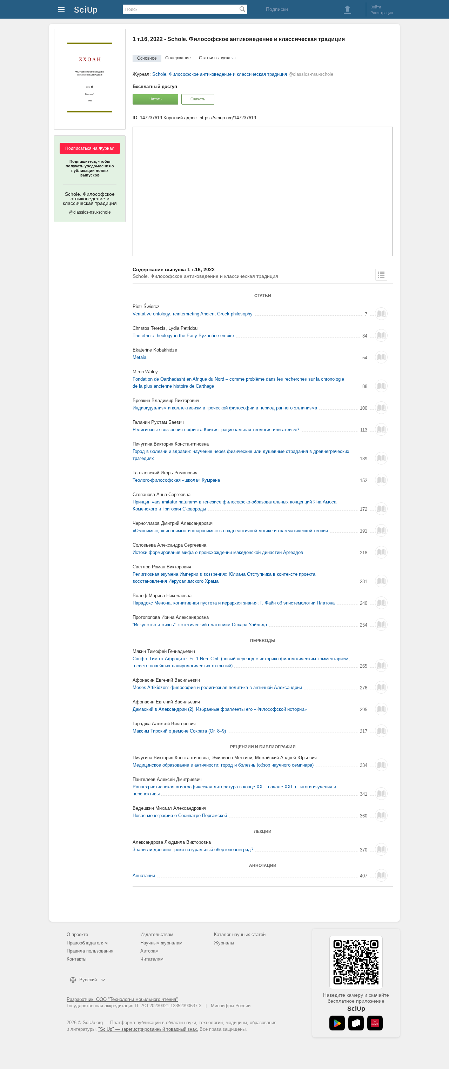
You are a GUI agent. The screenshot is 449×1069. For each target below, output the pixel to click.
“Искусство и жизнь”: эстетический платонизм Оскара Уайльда (200, 624)
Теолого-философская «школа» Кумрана (176, 480)
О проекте (77, 934)
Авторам (149, 951)
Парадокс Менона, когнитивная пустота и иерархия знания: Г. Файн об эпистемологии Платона (234, 603)
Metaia (139, 357)
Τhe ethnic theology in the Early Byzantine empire (183, 335)
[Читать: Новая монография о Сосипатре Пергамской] (381, 815)
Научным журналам (161, 943)
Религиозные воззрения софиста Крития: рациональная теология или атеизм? (216, 429)
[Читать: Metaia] (381, 357)
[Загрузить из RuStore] (356, 1023)
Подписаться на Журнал (89, 148)
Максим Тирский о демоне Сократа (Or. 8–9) (179, 731)
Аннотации (144, 875)
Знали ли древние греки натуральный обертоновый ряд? (193, 849)
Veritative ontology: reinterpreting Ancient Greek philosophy (193, 313)
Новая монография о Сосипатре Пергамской (180, 815)
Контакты (76, 959)
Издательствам (156, 934)
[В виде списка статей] (381, 274)
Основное (147, 58)
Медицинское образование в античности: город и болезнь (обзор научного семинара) (223, 765)
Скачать (197, 99)
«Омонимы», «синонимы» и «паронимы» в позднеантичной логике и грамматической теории (230, 530)
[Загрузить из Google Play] (337, 1023)
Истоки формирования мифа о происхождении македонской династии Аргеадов (218, 552)
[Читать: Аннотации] (381, 875)
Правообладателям (87, 943)
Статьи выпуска (217, 57)
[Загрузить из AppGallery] (375, 1023)
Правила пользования (90, 951)
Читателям (151, 959)
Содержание (178, 57)
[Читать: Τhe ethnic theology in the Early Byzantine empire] (381, 335)
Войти (375, 7)
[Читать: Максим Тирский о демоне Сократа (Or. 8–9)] (381, 730)
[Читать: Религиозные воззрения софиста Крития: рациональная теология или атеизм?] (381, 429)
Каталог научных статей (240, 934)
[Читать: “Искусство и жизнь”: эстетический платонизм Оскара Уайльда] (381, 624)
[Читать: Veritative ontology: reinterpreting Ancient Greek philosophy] (381, 313)
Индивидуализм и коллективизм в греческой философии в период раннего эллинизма (225, 407)
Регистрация (381, 13)
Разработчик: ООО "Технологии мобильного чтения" (122, 999)
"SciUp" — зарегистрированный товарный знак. (148, 1029)
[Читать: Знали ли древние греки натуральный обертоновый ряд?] (381, 849)
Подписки (277, 9)
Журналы (224, 943)
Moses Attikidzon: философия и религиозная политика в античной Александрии (217, 687)
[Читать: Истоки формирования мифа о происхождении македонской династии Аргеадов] (381, 552)
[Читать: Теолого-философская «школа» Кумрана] (381, 480)
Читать (155, 99)
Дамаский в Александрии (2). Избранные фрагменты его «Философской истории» (220, 709)
